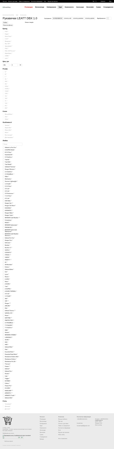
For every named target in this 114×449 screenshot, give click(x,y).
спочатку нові (67, 18)
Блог (45, 1)
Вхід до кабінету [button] (62, 419)
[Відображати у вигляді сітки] (108, 18)
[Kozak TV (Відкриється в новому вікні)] (62, 1)
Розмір (5, 69)
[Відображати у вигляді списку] (110, 18)
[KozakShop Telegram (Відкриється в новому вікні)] (60, 1)
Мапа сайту (61, 434)
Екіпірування (51, 7)
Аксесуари (80, 7)
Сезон (5, 111)
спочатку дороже (89, 18)
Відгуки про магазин (53, 1)
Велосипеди (39, 7)
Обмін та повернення (24, 1)
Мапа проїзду (98, 425)
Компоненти (69, 7)
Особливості (7, 122)
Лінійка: (5, 22)
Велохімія (90, 7)
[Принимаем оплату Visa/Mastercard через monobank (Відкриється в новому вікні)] (17, 435)
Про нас (5, 1)
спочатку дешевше (78, 18)
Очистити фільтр (7, 25)
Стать (5, 401)
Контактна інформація (36, 1)
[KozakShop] (7, 420)
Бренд (5, 28)
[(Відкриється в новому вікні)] (19, 437)
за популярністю (57, 18)
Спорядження (43, 437)
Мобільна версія (8, 441)
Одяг (60, 7)
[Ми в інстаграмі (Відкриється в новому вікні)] (64, 1)
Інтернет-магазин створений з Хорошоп (12, 445)
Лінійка (5, 140)
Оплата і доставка (12, 1)
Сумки (98, 7)
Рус (96, 1)
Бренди (42, 439)
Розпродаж (29, 7)
